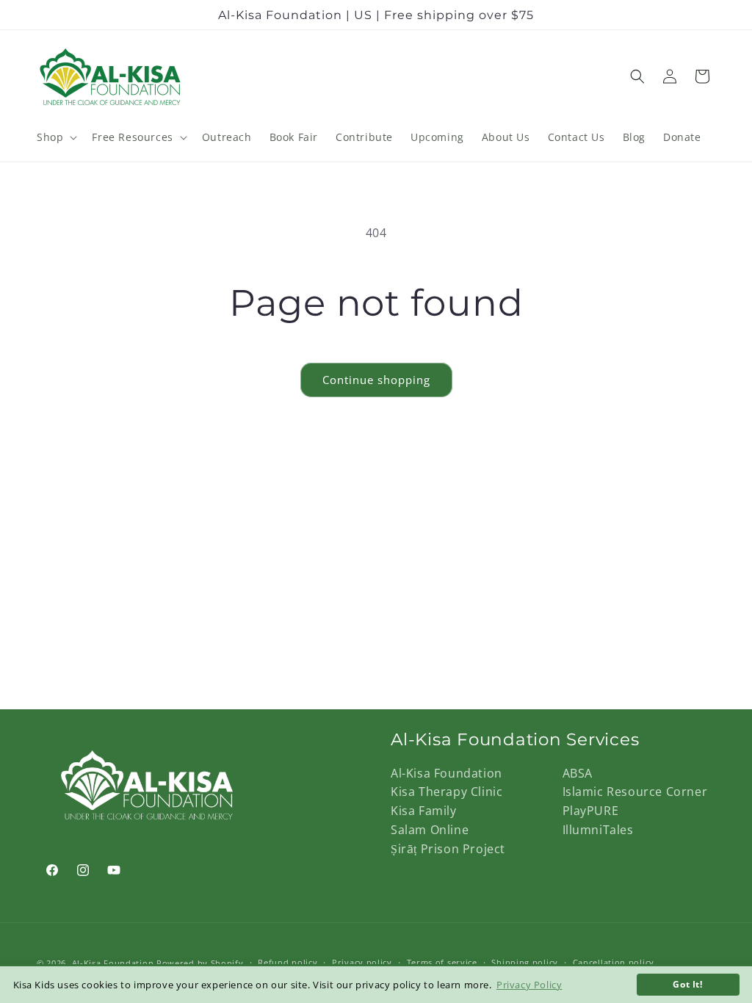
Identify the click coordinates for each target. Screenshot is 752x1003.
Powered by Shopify (200, 962)
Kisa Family (424, 811)
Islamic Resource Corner (635, 791)
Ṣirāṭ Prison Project (448, 849)
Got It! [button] (687, 984)
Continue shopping (376, 379)
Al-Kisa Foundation (446, 773)
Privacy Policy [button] (529, 984)
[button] (55, 137)
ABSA (578, 773)
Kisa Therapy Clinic (446, 791)
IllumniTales (598, 830)
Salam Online (430, 830)
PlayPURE (591, 811)
